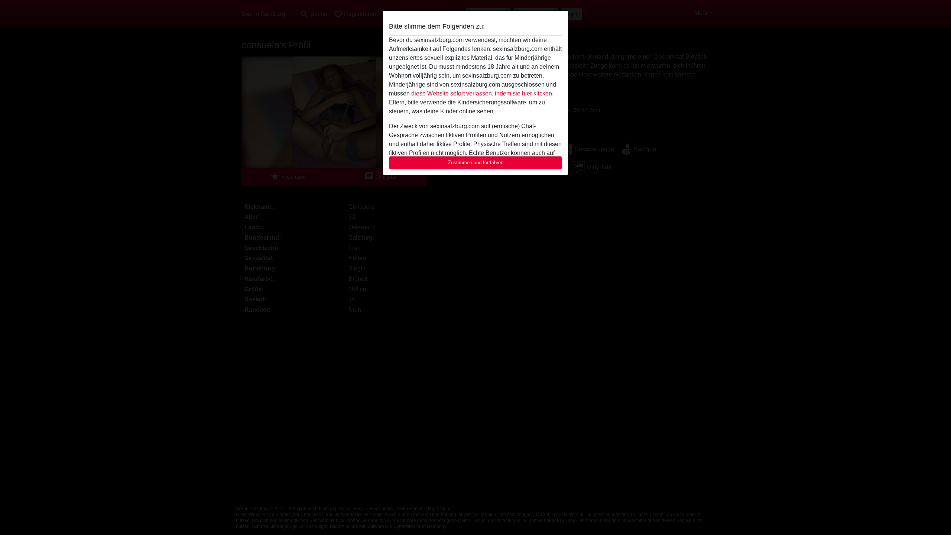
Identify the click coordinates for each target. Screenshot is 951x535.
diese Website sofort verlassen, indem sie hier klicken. (482, 93)
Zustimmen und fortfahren (475, 162)
